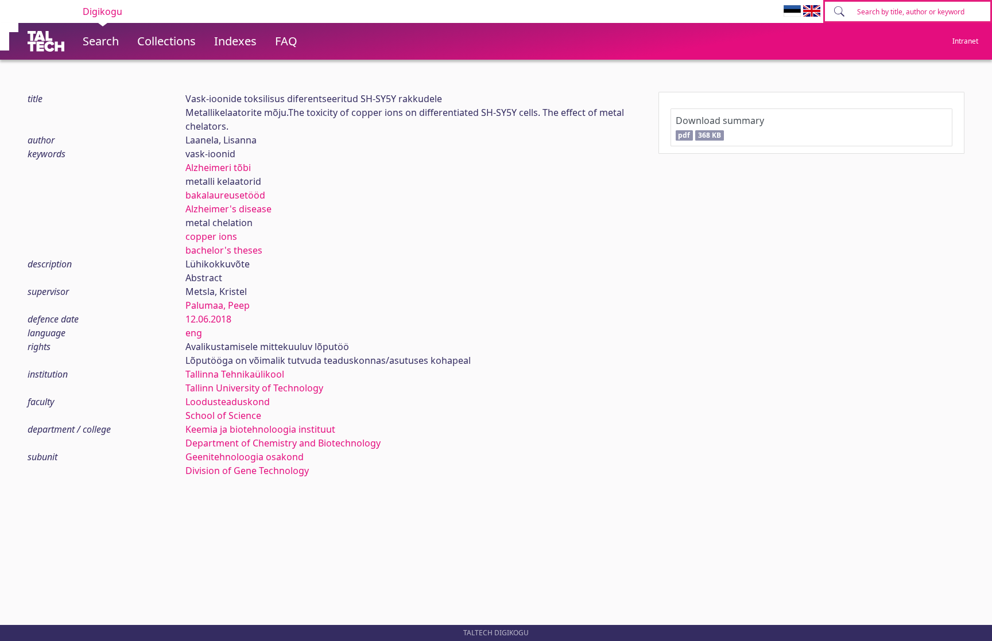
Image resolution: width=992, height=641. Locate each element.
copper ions (211, 236)
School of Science (223, 415)
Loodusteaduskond (227, 401)
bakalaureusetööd (225, 195)
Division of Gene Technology (247, 470)
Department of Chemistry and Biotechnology (283, 443)
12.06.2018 (208, 319)
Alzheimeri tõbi (218, 167)
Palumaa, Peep (217, 305)
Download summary (720, 127)
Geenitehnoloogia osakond (244, 456)
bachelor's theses (223, 250)
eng (193, 333)
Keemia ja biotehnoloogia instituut (260, 429)
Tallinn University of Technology (254, 388)
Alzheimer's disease (228, 209)
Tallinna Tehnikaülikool (234, 374)
